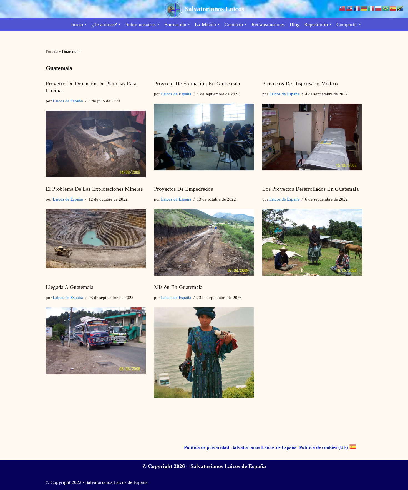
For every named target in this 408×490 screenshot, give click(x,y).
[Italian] (371, 8)
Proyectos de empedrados (183, 189)
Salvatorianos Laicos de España (264, 447)
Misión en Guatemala (178, 287)
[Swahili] (400, 8)
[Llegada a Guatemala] (96, 340)
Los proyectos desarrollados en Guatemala (310, 189)
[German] (364, 8)
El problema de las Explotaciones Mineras (94, 189)
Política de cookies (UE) (323, 447)
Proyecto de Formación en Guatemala (197, 83)
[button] (85, 24)
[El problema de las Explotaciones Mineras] (96, 238)
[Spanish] (353, 446)
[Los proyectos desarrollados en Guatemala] (312, 242)
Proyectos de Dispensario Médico (300, 83)
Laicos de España (68, 100)
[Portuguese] (385, 8)
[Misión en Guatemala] (204, 352)
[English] (349, 8)
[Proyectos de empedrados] (204, 242)
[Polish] (378, 8)
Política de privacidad (206, 447)
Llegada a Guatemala (70, 287)
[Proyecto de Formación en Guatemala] (204, 137)
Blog (294, 24)
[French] (357, 8)
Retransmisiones (268, 24)
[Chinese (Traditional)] (342, 8)
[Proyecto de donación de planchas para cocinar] (96, 144)
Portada (52, 52)
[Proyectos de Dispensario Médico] (312, 137)
